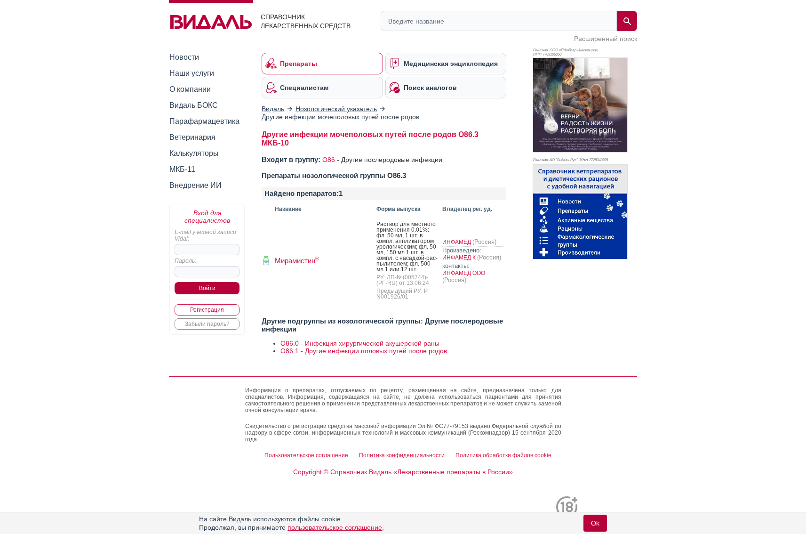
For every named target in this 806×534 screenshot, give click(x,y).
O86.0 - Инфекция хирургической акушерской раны (359, 343)
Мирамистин (297, 261)
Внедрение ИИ (195, 185)
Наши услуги (191, 73)
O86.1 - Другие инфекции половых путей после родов (363, 351)
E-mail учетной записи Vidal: (205, 235)
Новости (184, 57)
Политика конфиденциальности (402, 455)
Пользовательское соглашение (306, 455)
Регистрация (207, 310)
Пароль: (185, 261)
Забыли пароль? (207, 324)
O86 (328, 159)
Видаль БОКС (193, 105)
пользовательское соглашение (334, 527)
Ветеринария (192, 137)
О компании (190, 89)
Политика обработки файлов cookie (503, 455)
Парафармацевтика (204, 121)
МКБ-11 (182, 169)
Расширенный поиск (605, 38)
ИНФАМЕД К (459, 257)
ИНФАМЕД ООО (463, 273)
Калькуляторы (194, 153)
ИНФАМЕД (457, 242)
